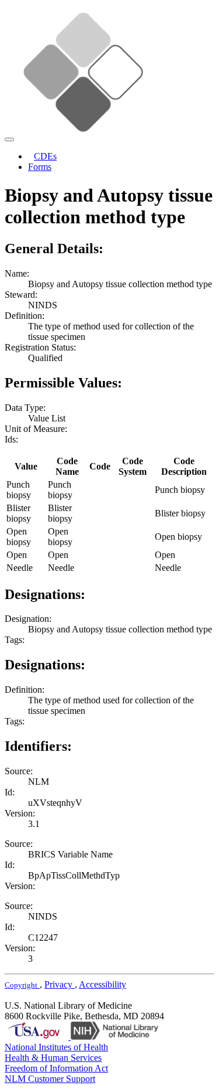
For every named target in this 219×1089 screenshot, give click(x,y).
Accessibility (102, 984)
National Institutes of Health (56, 1047)
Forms (39, 167)
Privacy (59, 984)
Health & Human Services (53, 1058)
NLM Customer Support (50, 1079)
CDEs (45, 156)
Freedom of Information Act (56, 1068)
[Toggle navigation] (9, 139)
